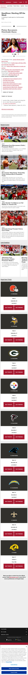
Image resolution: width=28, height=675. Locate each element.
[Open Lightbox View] (14, 47)
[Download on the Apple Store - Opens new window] (9, 640)
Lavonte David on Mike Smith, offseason (12, 87)
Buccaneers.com (13, 577)
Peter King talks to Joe (13, 74)
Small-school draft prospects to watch (12, 83)
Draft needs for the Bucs (14, 71)
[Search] (23, 2)
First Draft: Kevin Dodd (8, 80)
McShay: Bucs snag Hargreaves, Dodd (14, 69)
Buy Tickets (8, 307)
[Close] (26, 646)
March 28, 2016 (22, 105)
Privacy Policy (9, 662)
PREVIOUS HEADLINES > (7, 109)
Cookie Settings (14, 664)
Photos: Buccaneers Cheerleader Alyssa (9, 31)
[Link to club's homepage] (2, 2)
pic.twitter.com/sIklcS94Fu (9, 103)
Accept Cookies (14, 672)
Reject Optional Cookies (14, 668)
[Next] (18, 54)
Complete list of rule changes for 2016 (12, 78)
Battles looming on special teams (11, 85)
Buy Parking (19, 307)
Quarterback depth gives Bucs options (12, 88)
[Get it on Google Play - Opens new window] (18, 640)
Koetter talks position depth (15, 73)
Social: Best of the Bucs (9, 82)
